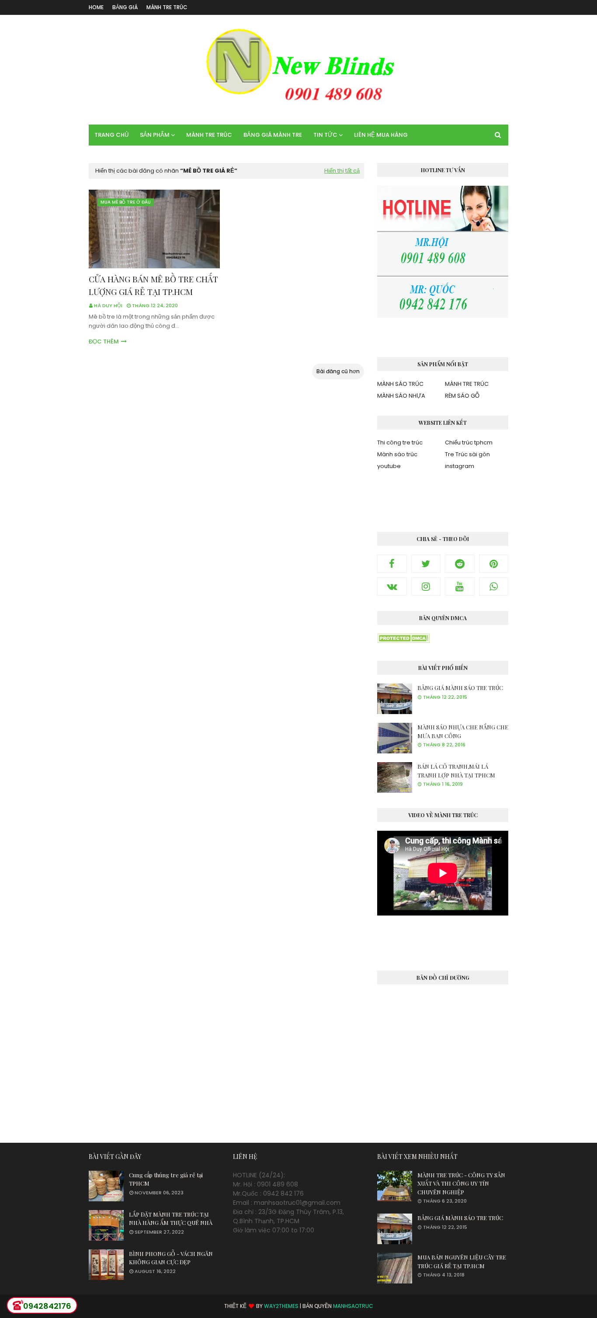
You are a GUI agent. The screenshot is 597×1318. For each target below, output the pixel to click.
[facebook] (392, 564)
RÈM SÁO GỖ (462, 396)
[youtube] (460, 586)
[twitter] (426, 564)
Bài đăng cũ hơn (338, 371)
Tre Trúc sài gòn (467, 454)
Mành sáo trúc (397, 454)
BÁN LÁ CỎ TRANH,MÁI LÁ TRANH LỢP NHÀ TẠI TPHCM (456, 771)
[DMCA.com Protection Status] (403, 640)
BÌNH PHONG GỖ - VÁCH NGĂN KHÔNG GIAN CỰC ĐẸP (171, 1258)
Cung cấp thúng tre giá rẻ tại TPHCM (166, 1179)
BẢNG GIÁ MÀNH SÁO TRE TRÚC (460, 687)
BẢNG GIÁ (125, 7)
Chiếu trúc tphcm (469, 442)
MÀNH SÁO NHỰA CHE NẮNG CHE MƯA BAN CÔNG (462, 731)
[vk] (392, 586)
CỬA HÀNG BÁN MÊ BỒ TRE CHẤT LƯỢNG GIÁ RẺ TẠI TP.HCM (153, 285)
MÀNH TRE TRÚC (166, 7)
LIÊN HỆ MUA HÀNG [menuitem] (381, 135)
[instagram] (426, 586)
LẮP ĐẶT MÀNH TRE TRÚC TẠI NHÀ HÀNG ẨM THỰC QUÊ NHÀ (170, 1218)
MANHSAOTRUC (353, 1306)
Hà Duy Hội (108, 305)
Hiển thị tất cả (342, 170)
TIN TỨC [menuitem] (325, 135)
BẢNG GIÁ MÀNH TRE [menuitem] (272, 135)
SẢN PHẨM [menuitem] (155, 135)
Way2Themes (281, 1306)
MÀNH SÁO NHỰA (401, 396)
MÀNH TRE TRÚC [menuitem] (209, 135)
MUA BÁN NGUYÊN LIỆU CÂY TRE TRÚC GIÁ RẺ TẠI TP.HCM (461, 1261)
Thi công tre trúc (400, 442)
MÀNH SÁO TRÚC (400, 384)
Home (96, 7)
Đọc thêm (104, 341)
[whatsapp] (494, 586)
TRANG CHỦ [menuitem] (111, 135)
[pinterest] (494, 564)
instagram (459, 466)
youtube (389, 466)
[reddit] (460, 564)
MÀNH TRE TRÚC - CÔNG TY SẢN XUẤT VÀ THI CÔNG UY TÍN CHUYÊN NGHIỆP (461, 1183)
